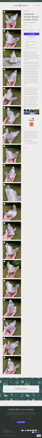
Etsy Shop (29, 139)
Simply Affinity (7, 435)
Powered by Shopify (13, 435)
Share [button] (26, 147)
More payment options (31, 36)
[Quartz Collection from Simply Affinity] (31, 112)
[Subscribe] (29, 417)
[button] (2, 5)
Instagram (31, 141)
